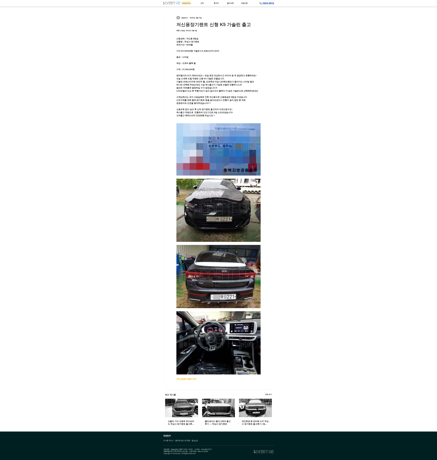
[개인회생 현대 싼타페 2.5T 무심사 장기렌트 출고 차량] (255, 408)
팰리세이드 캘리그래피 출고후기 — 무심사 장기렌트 (218, 422)
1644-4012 (175, 449)
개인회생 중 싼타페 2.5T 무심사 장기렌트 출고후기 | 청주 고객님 (255, 422)
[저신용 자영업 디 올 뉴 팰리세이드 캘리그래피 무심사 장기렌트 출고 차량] (218, 408)
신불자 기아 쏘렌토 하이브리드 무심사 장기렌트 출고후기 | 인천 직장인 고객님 (181, 422)
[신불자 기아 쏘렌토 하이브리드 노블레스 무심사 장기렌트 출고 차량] (181, 408)
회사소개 (195, 440)
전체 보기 (268, 394)
